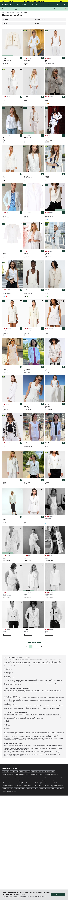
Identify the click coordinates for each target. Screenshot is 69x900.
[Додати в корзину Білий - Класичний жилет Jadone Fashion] (21, 290)
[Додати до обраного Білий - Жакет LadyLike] (21, 223)
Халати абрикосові (58, 785)
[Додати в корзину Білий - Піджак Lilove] (21, 174)
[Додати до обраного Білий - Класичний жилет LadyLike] (42, 146)
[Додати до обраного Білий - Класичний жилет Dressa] (21, 339)
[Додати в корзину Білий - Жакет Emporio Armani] (42, 328)
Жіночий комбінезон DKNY (22, 774)
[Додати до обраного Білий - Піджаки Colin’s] (21, 376)
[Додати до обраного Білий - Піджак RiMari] (21, 108)
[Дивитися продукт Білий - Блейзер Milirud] (55, 540)
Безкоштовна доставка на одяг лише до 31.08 (34, 1)
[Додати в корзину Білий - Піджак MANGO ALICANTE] (63, 290)
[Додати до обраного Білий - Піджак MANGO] (21, 602)
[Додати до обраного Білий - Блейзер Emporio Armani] (21, 301)
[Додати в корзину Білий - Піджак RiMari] (21, 135)
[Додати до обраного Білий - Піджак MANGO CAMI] (42, 528)
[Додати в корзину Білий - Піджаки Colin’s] (21, 404)
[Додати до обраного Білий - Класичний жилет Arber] (63, 30)
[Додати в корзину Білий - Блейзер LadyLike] (63, 174)
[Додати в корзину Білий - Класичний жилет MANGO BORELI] (63, 212)
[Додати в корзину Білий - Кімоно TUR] (63, 367)
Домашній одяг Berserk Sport (9, 791)
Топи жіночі (5, 771)
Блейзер (5, 19)
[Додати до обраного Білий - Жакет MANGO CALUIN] (42, 108)
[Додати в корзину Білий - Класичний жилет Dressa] (21, 367)
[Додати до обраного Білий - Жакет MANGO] (63, 602)
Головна (3, 12)
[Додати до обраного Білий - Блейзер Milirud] (63, 528)
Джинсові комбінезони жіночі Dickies (49, 782)
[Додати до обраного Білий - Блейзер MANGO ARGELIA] (21, 528)
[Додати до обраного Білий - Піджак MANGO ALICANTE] (63, 262)
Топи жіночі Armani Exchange (39, 777)
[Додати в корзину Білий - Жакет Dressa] (21, 443)
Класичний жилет (40, 19)
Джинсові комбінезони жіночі (23, 777)
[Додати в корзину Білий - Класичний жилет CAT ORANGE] (42, 443)
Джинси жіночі (14, 771)
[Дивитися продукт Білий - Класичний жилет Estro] (55, 313)
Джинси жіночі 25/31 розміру (55, 777)
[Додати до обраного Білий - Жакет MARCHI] (21, 489)
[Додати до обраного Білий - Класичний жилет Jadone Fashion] (21, 262)
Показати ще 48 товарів (34, 642)
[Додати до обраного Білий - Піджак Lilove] (21, 146)
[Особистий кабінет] (57, 4)
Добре (58, 894)
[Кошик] (64, 4)
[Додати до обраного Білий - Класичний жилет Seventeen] (42, 376)
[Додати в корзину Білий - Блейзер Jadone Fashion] (42, 58)
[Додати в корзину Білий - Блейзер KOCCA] (21, 480)
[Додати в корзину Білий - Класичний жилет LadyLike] (42, 174)
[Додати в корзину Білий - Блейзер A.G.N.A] (42, 517)
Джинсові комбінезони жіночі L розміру (12, 785)
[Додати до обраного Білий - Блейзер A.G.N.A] (42, 489)
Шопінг (8, 12)
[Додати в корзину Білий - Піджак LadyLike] (63, 251)
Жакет (37, 23)
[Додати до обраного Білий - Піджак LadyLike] (63, 223)
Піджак (5, 23)
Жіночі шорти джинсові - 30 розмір (46, 779)
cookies (28, 892)
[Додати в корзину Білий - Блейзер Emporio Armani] (21, 328)
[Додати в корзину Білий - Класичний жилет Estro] (63, 328)
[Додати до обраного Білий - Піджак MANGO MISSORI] (63, 565)
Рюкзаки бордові (27, 785)
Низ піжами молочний (32, 788)
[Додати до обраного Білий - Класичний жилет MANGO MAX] (42, 262)
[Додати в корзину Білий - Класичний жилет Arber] (63, 58)
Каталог (12, 12)
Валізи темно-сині (47, 785)
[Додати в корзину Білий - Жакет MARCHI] (21, 517)
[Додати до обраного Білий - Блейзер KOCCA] (21, 452)
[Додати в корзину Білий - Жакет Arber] (21, 97)
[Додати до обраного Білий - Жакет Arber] (21, 69)
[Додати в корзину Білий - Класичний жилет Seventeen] (42, 404)
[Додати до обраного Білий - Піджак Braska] (42, 565)
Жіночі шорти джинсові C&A (51, 774)
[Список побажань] (61, 4)
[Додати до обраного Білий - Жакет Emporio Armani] (42, 301)
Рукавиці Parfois (37, 785)
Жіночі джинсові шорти (48, 771)
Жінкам (17, 12)
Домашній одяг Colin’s (45, 788)
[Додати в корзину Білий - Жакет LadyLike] (21, 251)
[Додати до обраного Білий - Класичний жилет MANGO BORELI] (63, 185)
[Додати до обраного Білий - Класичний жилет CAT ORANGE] (42, 415)
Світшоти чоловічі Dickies (9, 777)
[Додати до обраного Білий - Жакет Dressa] (21, 415)
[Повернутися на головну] (6, 4)
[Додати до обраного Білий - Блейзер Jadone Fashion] (42, 30)
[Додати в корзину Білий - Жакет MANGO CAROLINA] (21, 58)
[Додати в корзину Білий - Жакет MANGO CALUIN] (42, 135)
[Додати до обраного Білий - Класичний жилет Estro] (63, 301)
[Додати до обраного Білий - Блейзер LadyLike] (63, 146)
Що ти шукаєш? (51, 4)
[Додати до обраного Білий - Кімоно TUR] (63, 339)
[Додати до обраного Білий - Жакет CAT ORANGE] (42, 339)
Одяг (21, 12)
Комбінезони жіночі (24, 771)
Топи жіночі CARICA (36, 771)
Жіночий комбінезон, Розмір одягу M (11, 782)
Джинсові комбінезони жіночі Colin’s (30, 782)
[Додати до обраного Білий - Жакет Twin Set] (63, 452)
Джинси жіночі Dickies (8, 774)
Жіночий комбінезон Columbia (10, 779)
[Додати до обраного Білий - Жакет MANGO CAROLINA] (21, 30)
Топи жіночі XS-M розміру (36, 774)
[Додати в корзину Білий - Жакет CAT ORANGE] (42, 367)
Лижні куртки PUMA (7, 788)
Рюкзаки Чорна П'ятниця (58, 788)
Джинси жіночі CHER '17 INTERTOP (27, 779)
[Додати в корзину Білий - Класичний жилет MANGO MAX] (42, 290)
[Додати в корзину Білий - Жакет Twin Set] (63, 480)
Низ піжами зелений (19, 788)
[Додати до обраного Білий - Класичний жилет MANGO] (21, 565)
